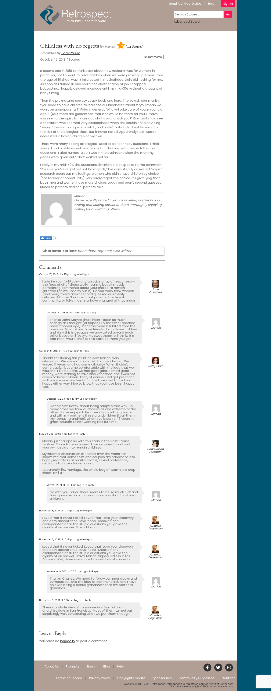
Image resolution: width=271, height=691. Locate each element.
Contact (228, 678)
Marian (110, 46)
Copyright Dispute (131, 678)
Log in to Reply (80, 274)
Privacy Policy (99, 678)
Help (211, 3)
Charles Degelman (155, 527)
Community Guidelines (196, 678)
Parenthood (70, 53)
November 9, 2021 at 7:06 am (64, 571)
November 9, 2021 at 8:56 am (56, 600)
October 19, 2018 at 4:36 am (55, 351)
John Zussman (155, 290)
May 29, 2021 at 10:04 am (61, 485)
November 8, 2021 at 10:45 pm (56, 539)
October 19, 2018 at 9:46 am (63, 398)
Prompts (72, 666)
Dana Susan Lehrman (155, 450)
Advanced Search (188, 21)
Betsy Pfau (155, 366)
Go (228, 14)
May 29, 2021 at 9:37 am (53, 434)
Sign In (228, 3)
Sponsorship (162, 678)
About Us (51, 666)
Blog (106, 666)
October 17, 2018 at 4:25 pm (55, 274)
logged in (67, 641)
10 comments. (153, 57)
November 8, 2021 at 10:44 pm (56, 510)
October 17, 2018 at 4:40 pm (63, 312)
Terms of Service (69, 678)
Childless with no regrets (70, 46)
